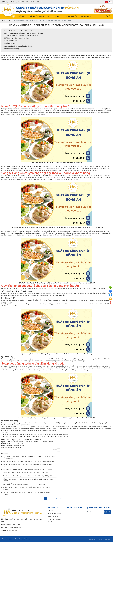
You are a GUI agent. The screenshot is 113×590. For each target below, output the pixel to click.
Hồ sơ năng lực (87, 16)
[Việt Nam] (106, 2)
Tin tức (98, 16)
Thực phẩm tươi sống (70, 16)
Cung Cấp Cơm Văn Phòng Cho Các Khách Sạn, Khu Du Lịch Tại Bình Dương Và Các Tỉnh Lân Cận (36, 436)
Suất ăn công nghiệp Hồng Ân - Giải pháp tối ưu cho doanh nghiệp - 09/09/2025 (25, 473)
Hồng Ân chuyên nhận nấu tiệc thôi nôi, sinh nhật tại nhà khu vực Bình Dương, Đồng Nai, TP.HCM (36, 434)
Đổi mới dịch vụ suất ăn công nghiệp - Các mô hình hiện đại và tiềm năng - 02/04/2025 (27, 476)
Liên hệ (107, 16)
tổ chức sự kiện (90, 57)
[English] (110, 2)
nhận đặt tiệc (16, 112)
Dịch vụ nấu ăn (53, 16)
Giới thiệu (21, 16)
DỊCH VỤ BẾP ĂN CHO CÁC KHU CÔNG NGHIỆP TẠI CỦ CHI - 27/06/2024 (24, 484)
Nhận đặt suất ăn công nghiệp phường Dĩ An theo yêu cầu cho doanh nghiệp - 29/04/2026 (28, 461)
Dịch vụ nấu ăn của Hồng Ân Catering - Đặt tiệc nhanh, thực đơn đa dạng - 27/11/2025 (27, 469)
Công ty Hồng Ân (72, 55)
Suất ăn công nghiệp (36, 16)
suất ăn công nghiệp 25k (12, 428)
